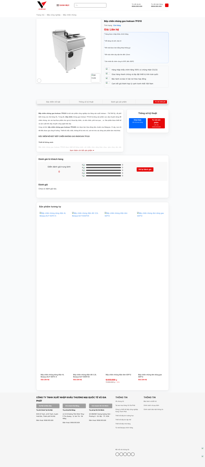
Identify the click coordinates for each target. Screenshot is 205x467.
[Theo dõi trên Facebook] (117, 454)
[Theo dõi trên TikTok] (121, 454)
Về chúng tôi (119, 401)
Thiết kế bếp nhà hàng (122, 424)
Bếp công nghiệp (54, 15)
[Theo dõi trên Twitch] (133, 454)
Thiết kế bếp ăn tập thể (123, 419)
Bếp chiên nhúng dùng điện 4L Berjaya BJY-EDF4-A (52, 376)
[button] (166, 5)
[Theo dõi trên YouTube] (129, 454)
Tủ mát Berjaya (120, 427)
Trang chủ (40, 15)
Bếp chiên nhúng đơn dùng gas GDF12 (150, 376)
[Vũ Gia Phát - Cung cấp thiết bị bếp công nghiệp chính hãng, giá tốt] (44, 5)
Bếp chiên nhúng (69, 15)
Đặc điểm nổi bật (53, 102)
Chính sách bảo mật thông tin (153, 409)
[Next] (166, 299)
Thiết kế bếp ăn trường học (124, 415)
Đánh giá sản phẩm (119, 102)
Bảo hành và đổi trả (150, 401)
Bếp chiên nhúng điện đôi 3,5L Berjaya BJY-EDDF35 (84, 376)
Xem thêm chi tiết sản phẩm (81, 150)
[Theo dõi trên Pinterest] (125, 454)
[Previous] (38, 299)
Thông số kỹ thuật (86, 102)
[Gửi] (102, 5)
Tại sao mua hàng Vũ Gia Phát (125, 405)
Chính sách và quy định (151, 405)
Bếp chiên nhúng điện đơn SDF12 (118, 375)
